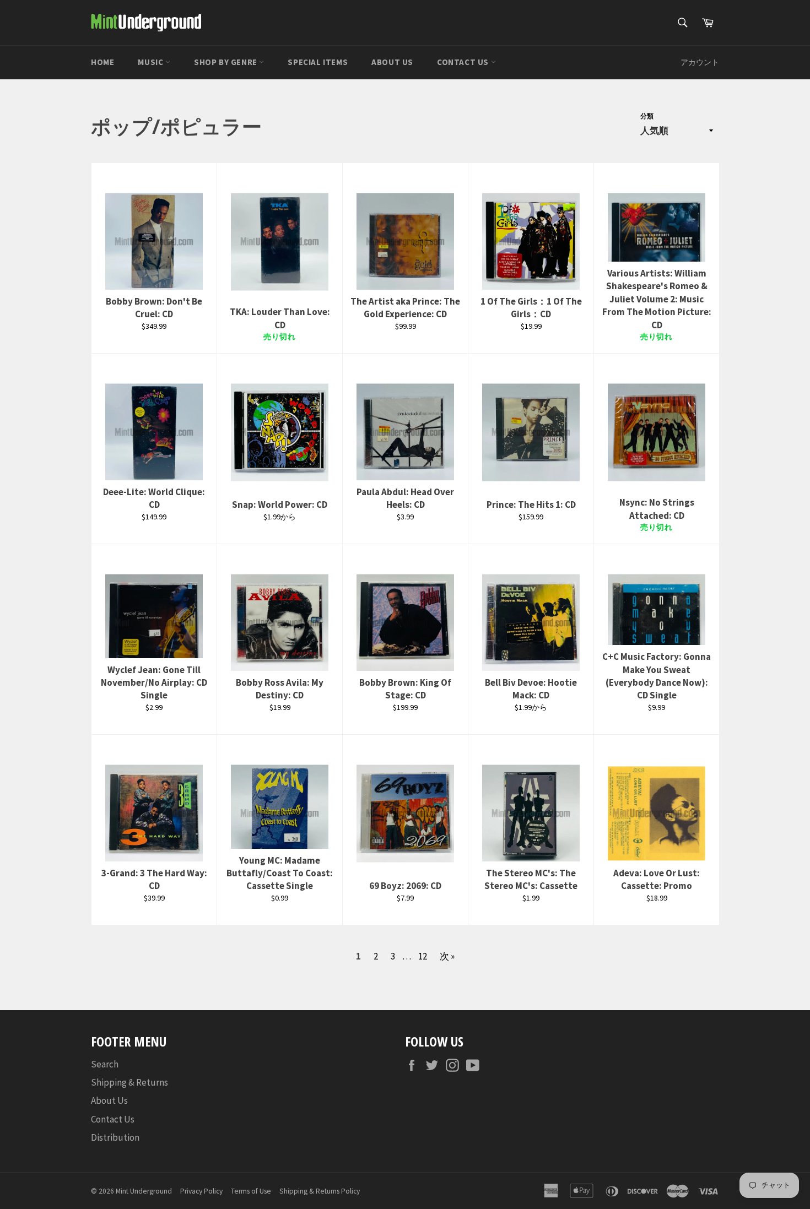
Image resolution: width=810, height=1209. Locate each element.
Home (102, 62)
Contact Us (464, 62)
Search (104, 1064)
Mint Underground (144, 1191)
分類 (647, 116)
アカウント (700, 62)
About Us (392, 62)
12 (422, 956)
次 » (447, 956)
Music (151, 62)
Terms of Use (251, 1191)
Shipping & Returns (129, 1082)
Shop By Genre (226, 62)
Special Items (318, 62)
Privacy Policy (201, 1191)
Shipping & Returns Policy (319, 1191)
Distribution (115, 1137)
